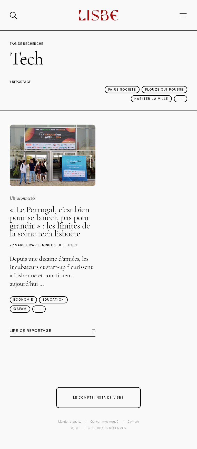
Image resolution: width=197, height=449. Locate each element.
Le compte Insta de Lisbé (98, 397)
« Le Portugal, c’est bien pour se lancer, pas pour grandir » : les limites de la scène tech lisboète (50, 222)
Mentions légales (69, 421)
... (180, 98)
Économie (23, 299)
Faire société (122, 89)
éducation (53, 299)
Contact (133, 421)
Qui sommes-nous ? (105, 421)
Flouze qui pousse (164, 89)
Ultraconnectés (22, 198)
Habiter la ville (151, 99)
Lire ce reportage (30, 330)
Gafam (20, 309)
